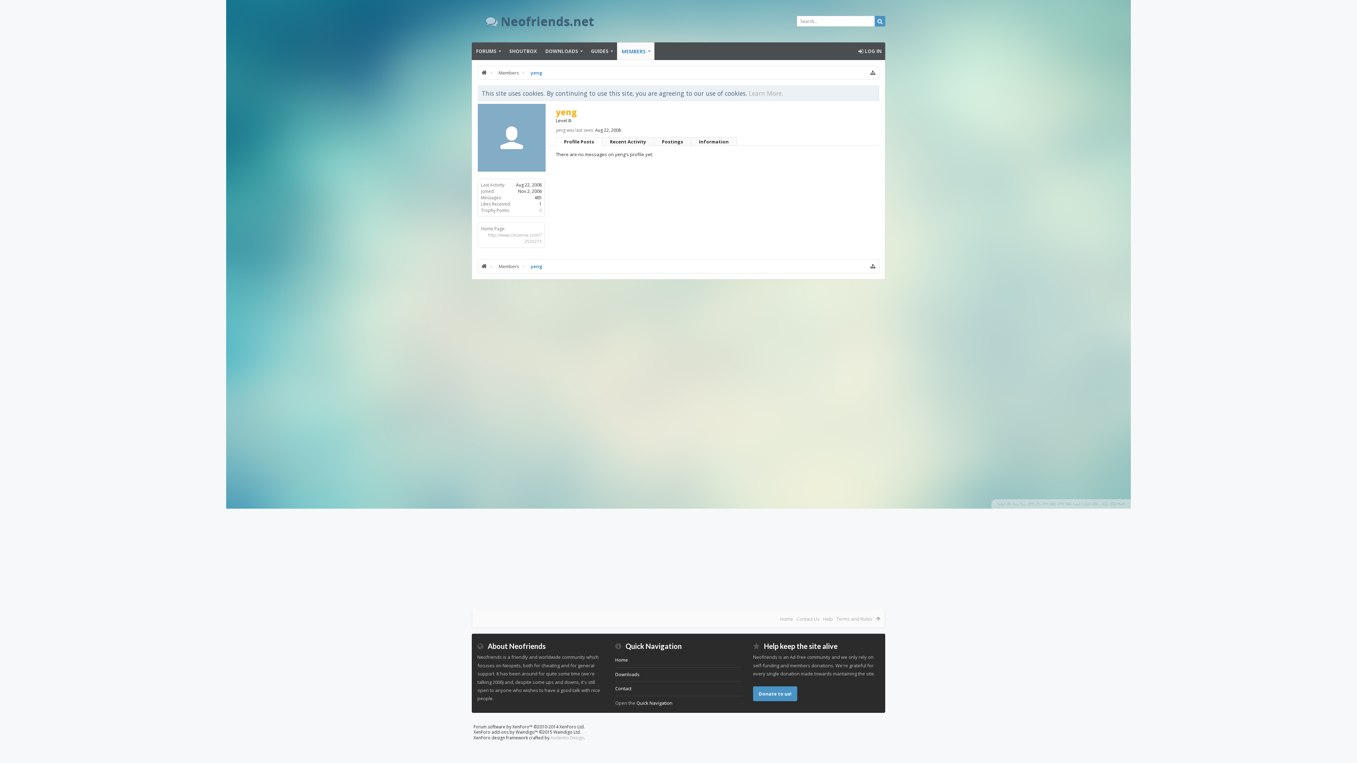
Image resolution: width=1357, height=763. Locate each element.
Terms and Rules (854, 619)
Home (786, 619)
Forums (486, 51)
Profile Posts (579, 141)
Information (714, 141)
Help (828, 619)
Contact (623, 688)
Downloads (561, 51)
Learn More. (766, 93)
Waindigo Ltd (566, 732)
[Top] (1344, 735)
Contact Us (808, 619)
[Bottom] (1344, 749)
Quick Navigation (654, 703)
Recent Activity (628, 141)
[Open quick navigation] (873, 72)
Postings (672, 141)
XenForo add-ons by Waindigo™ (506, 732)
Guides (600, 51)
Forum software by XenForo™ (529, 727)
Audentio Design (567, 738)
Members (634, 51)
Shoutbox (523, 51)
